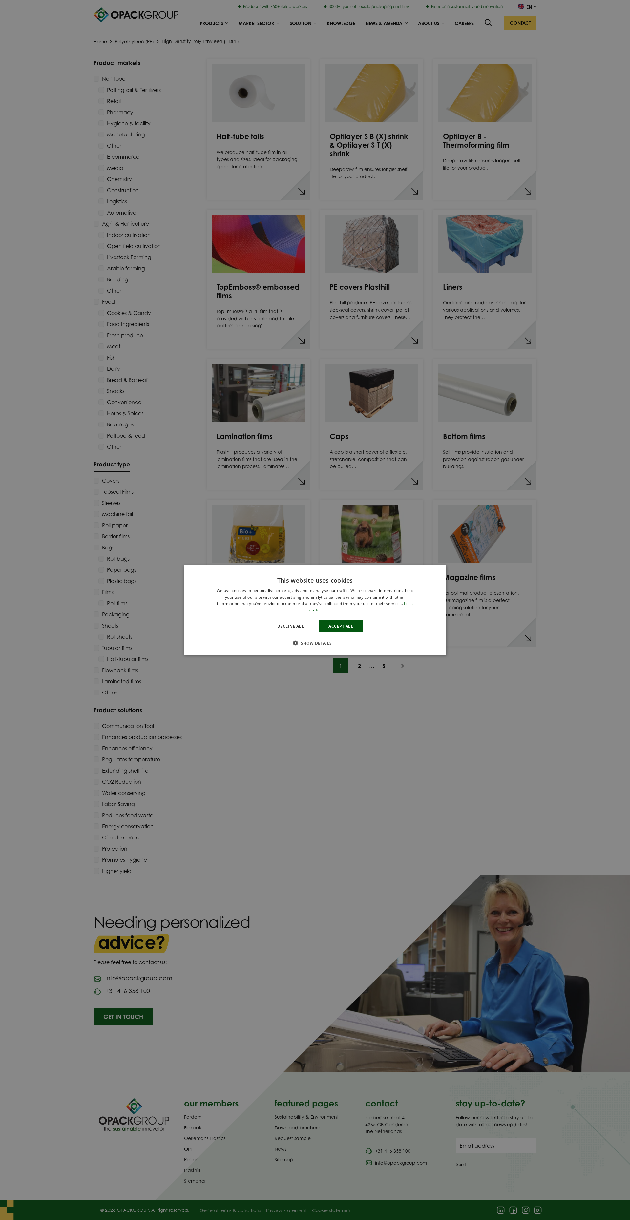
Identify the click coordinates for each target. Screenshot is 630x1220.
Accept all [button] (340, 626)
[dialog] (315, 610)
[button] (315, 643)
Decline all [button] (290, 626)
